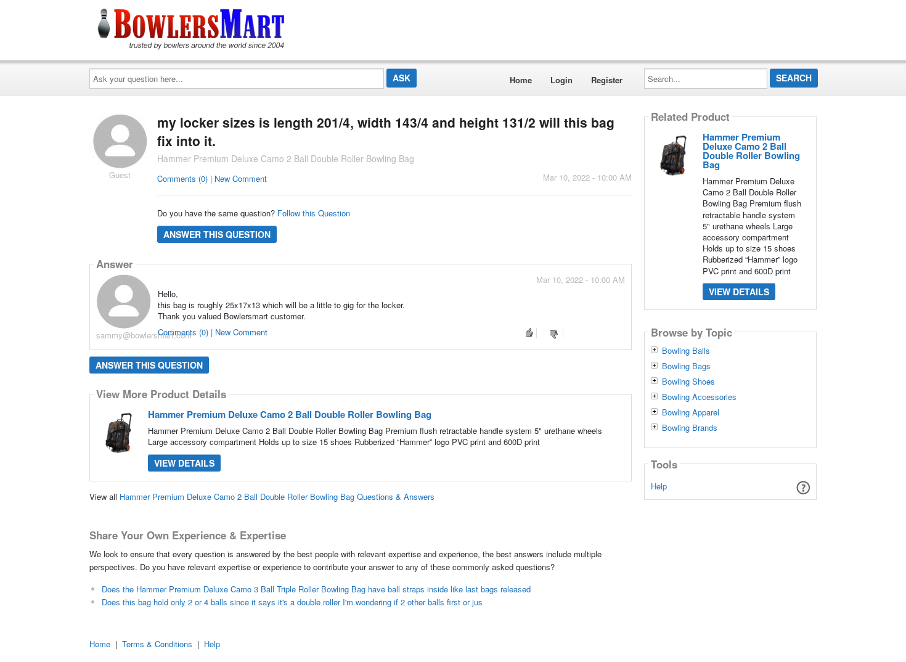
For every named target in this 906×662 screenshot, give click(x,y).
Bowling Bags (686, 366)
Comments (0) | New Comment (212, 178)
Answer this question (217, 234)
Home (521, 80)
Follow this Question (313, 213)
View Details (184, 463)
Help (659, 486)
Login (561, 80)
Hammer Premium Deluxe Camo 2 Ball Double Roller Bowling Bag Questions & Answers (277, 496)
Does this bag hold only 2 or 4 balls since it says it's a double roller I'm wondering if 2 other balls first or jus (292, 602)
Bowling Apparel (690, 412)
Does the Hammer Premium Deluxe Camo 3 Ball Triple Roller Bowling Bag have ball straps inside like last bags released (316, 589)
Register (606, 80)
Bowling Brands (689, 427)
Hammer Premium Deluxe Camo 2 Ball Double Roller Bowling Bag (289, 414)
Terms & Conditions (157, 644)
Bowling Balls (686, 350)
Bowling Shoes (688, 381)
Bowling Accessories (699, 397)
